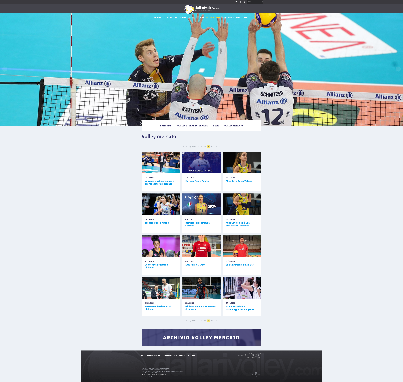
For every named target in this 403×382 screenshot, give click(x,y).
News (216, 125)
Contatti (168, 355)
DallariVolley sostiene (151, 355)
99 (212, 147)
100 (216, 147)
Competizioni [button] (228, 18)
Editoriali (168, 18)
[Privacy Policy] (146, 376)
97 (205, 147)
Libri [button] (246, 18)
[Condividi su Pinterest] (258, 355)
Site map (191, 355)
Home (159, 18)
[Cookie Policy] (155, 376)
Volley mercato (213, 18)
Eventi (239, 18)
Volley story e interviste (186, 18)
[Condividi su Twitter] (253, 355)
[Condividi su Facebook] (247, 355)
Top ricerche (180, 355)
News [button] (202, 18)
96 (201, 147)
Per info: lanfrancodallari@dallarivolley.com (154, 374)
